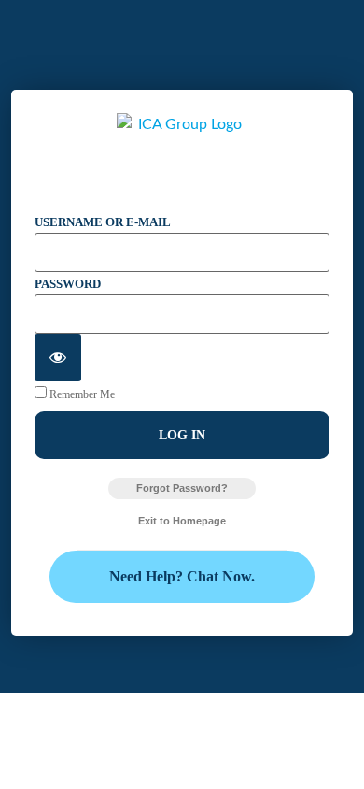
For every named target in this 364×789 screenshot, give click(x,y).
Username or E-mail (103, 222)
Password (68, 284)
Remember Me (81, 394)
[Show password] (58, 357)
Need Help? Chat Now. (182, 576)
